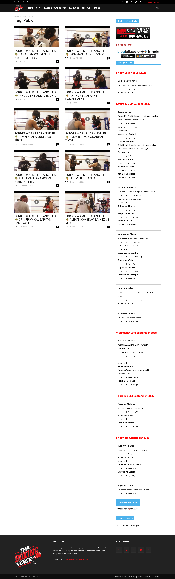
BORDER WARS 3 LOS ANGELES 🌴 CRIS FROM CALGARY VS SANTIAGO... (35, 220)
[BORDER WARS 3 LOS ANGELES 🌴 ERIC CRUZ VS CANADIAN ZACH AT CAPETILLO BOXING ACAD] (87, 119)
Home (30, 8)
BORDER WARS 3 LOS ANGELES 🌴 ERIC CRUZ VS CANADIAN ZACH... (86, 137)
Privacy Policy (120, 576)
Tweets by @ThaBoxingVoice (129, 525)
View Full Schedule (128, 502)
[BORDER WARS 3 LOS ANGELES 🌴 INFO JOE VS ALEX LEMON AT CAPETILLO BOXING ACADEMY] (36, 78)
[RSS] (131, 2)
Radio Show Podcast (55, 8)
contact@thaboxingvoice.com (75, 559)
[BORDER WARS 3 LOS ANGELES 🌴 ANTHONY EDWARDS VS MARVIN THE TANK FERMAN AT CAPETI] (36, 160)
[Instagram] (127, 2)
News (39, 8)
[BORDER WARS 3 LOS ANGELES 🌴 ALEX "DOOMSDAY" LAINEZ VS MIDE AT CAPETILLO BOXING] (87, 202)
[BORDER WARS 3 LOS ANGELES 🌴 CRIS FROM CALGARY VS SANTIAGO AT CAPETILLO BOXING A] (36, 202)
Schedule (86, 8)
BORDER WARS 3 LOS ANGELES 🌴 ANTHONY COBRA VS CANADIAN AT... (86, 96)
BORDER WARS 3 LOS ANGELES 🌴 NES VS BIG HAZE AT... (86, 176)
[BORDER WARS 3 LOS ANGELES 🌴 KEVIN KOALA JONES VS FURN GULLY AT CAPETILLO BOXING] (36, 119)
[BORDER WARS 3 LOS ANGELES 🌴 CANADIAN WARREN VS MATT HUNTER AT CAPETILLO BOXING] (36, 36)
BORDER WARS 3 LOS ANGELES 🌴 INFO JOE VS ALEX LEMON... (35, 94)
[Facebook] (122, 2)
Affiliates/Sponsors (135, 576)
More (97, 8)
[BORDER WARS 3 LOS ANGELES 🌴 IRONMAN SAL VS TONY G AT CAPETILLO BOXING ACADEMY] (87, 36)
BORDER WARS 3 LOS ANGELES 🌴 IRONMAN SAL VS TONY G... (86, 52)
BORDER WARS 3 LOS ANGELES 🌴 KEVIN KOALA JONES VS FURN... (35, 137)
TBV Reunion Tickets (151, 2)
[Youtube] (140, 2)
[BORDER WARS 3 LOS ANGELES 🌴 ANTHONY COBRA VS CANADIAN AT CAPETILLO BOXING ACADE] (87, 78)
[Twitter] (136, 2)
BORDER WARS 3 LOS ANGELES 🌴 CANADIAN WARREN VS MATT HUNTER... (35, 54)
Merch (147, 576)
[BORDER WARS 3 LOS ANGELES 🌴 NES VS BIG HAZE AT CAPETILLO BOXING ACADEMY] (87, 160)
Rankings (74, 8)
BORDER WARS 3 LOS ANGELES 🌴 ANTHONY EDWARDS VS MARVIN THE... (35, 178)
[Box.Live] (127, 509)
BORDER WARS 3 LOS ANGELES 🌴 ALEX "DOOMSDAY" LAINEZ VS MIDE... (87, 220)
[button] (157, 8)
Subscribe (157, 576)
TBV (16, 61)
